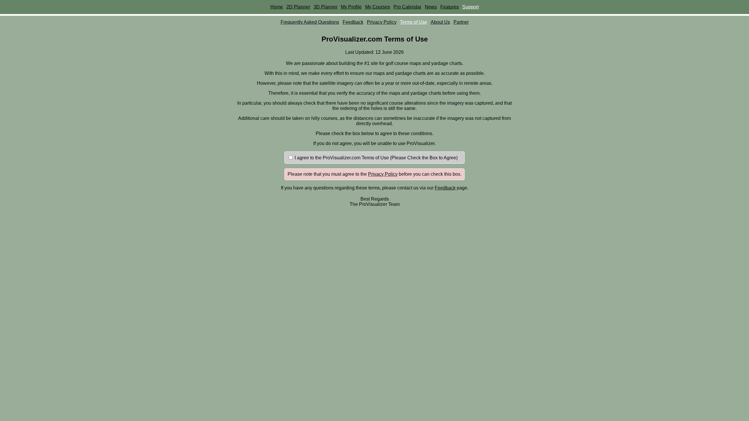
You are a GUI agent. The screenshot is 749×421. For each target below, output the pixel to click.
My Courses (377, 6)
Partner (461, 22)
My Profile (351, 6)
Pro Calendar (407, 6)
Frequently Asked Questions (310, 22)
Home (276, 6)
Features (449, 6)
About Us (440, 22)
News (431, 6)
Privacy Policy (381, 22)
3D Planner (325, 6)
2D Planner (298, 6)
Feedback (353, 22)
